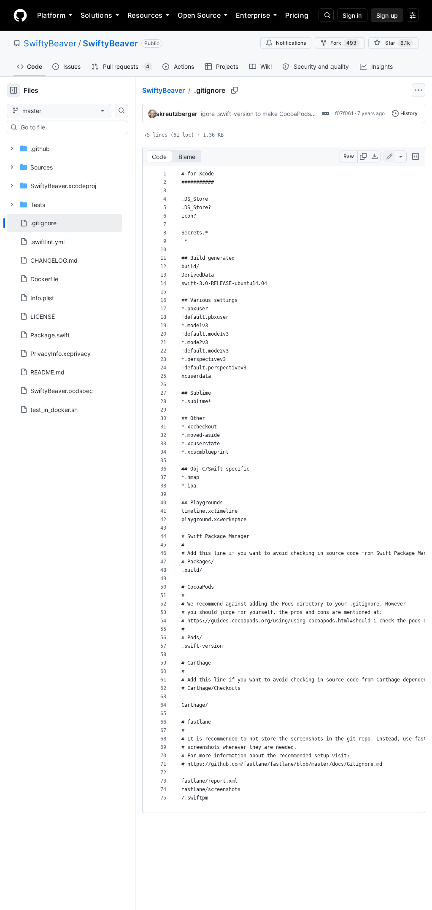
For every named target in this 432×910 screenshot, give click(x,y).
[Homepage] (20, 15)
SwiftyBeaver (50, 43)
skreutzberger (176, 113)
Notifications (291, 43)
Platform (51, 15)
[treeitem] (64, 223)
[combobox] (71, 127)
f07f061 (344, 113)
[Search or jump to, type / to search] (326, 15)
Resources (144, 15)
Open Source (199, 15)
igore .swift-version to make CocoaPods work (263, 113)
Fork (343, 43)
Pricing (296, 15)
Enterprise (253, 15)
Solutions (96, 15)
